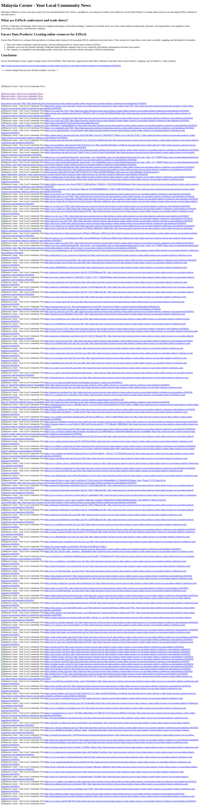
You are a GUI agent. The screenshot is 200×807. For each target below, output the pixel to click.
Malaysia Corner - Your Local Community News (22, 93)
